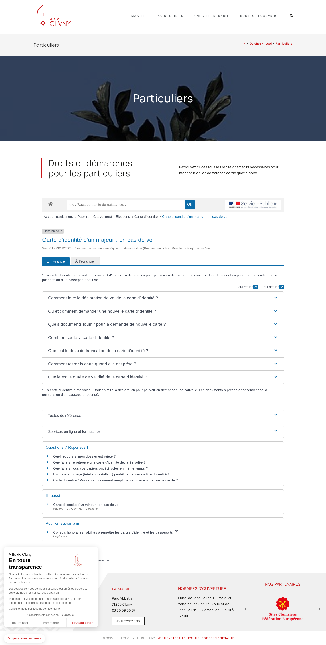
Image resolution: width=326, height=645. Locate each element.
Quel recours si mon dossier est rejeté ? (84, 456)
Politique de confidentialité (211, 638)
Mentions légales (172, 638)
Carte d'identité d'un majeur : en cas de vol (195, 216)
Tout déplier (270, 287)
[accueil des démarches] (50, 204)
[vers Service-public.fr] (253, 205)
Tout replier (245, 287)
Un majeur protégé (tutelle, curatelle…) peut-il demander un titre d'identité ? (111, 474)
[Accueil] (244, 43)
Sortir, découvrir (258, 16)
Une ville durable (212, 16)
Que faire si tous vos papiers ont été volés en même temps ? (100, 468)
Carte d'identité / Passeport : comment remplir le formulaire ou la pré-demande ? (115, 480)
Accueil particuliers (59, 216)
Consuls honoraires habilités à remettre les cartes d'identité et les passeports (113, 532)
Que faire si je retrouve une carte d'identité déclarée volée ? (99, 462)
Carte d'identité (146, 216)
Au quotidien (171, 16)
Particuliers (284, 43)
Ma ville (139, 16)
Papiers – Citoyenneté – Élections (104, 216)
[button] (291, 16)
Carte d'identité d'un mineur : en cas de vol (86, 505)
